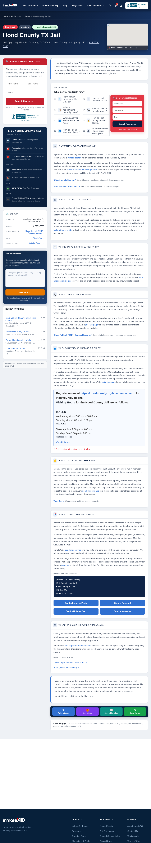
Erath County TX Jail (15, 348)
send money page (90, 491)
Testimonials (133, 836)
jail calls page (91, 325)
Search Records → (25, 101)
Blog (65, 5)
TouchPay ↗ (38, 238)
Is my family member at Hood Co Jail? (66, 99)
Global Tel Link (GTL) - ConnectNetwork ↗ (34, 232)
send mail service (73, 550)
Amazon (65, 565)
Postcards (76, 831)
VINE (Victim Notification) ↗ (66, 667)
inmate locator (74, 158)
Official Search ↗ (36, 243)
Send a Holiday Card (76, 611)
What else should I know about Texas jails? (95, 131)
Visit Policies (63, 442)
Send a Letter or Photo (76, 603)
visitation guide (109, 382)
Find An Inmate (30, 5)
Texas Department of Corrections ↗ (70, 662)
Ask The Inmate (107, 831)
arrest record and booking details (82, 170)
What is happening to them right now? (66, 110)
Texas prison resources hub (78, 645)
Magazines (77, 5)
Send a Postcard (122, 603)
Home (5, 16)
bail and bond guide (63, 230)
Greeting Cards (79, 836)
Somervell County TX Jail (17, 332)
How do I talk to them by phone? (95, 109)
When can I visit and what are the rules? (66, 120)
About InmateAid (135, 826)
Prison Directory (50, 5)
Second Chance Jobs (110, 836)
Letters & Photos (79, 826)
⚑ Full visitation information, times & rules (72, 449)
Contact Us (132, 831)
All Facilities (16, 16)
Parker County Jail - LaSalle (18, 340)
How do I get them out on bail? (95, 99)
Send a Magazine (122, 611)
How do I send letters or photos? (67, 131)
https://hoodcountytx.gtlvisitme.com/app (108, 393)
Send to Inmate (94, 5)
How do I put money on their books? (94, 120)
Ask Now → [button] (25, 292)
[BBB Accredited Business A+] (136, 5)
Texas (27, 16)
